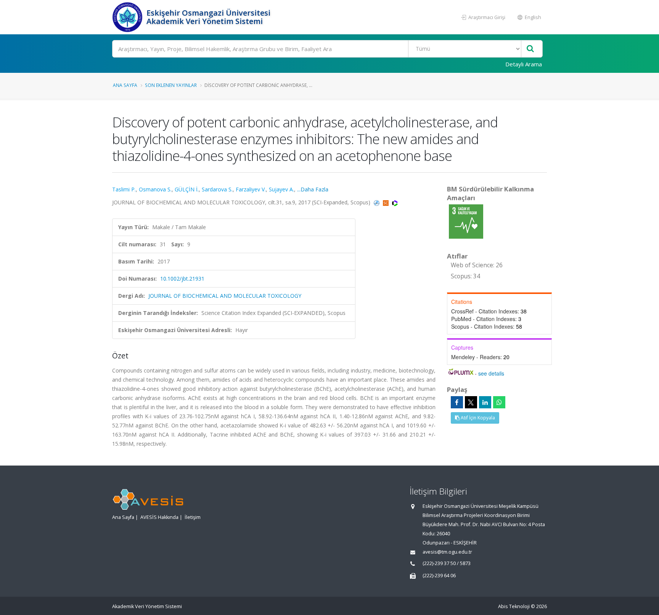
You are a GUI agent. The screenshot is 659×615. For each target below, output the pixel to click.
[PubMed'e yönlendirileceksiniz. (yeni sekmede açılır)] (377, 202)
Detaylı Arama (523, 64)
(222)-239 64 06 (439, 575)
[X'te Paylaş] (471, 402)
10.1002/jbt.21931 (182, 278)
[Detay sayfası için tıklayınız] (466, 221)
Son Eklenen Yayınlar (171, 85)
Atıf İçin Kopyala (477, 417)
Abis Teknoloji (514, 606)
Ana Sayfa (125, 85)
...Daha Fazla (312, 189)
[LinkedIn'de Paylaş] (485, 402)
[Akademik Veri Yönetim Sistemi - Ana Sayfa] (128, 17)
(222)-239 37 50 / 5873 (447, 563)
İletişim (193, 517)
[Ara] (530, 49)
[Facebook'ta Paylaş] (457, 402)
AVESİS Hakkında (159, 517)
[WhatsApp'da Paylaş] (499, 402)
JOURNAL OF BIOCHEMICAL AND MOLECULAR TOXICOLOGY (224, 295)
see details (491, 373)
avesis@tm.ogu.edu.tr (447, 552)
